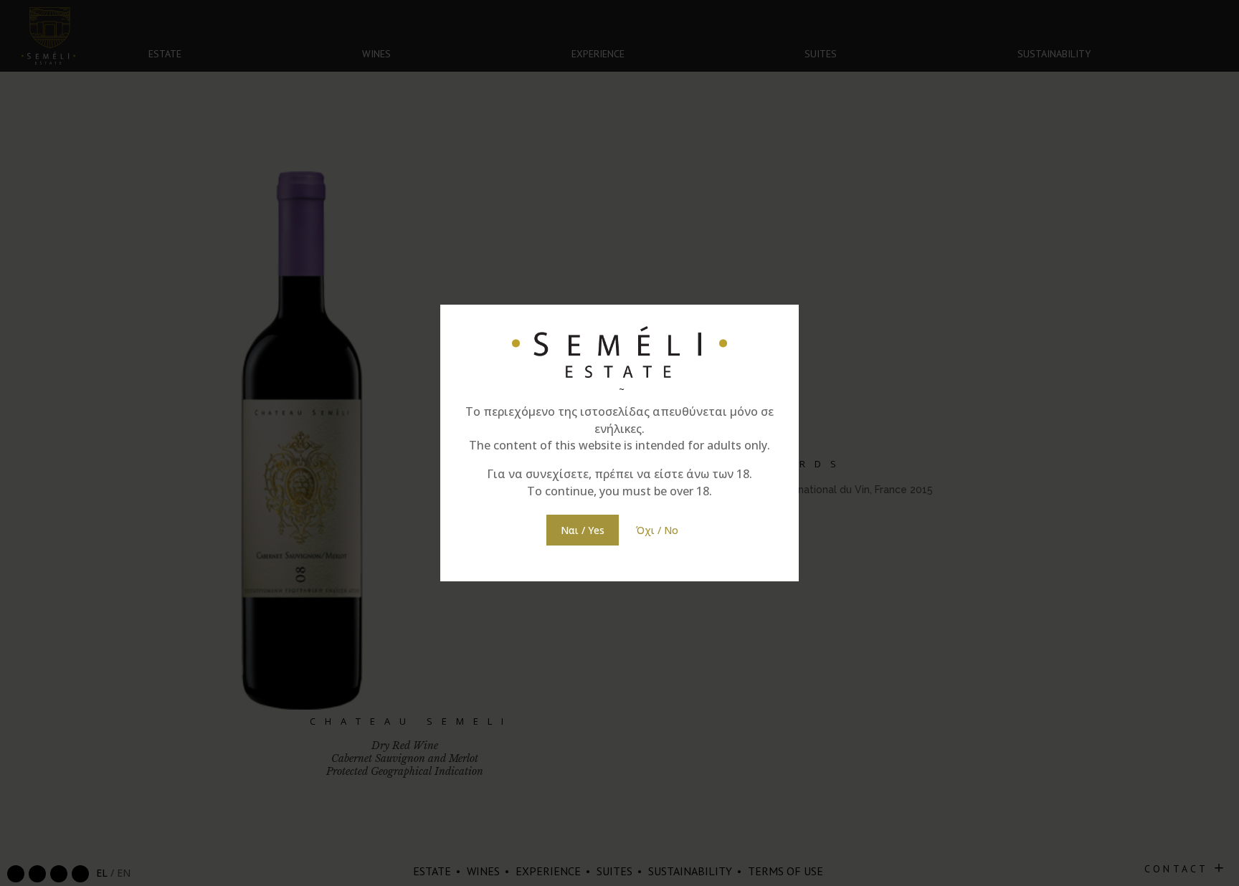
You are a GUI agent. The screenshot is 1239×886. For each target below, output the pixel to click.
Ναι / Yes (582, 530)
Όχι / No (657, 530)
